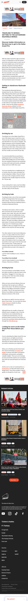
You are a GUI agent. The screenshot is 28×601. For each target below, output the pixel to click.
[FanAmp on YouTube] (3, 513)
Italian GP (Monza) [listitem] (13, 414)
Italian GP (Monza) (18, 28)
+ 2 (13, 443)
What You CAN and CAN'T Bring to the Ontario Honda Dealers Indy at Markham (13, 467)
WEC (16, 551)
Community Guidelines (7, 586)
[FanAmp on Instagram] (9, 513)
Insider (3, 533)
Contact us (5, 578)
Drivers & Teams (6, 572)
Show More (13, 480)
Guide (10, 28)
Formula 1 (5, 28)
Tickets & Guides (8, 522)
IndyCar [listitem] (4, 443)
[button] (2, 2)
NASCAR (4, 557)
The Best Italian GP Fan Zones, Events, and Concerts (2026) (13, 410)
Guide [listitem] (9, 443)
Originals (5, 530)
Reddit (4, 352)
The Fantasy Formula (7, 538)
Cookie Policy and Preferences (9, 588)
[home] (6, 2)
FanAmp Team (5, 417)
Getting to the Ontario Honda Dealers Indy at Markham (13, 439)
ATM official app (13, 321)
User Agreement (5, 584)
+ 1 (3, 30)
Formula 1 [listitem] (4, 414)
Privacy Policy (14, 584)
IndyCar (4, 554)
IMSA (3, 560)
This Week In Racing (7, 535)
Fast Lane (4, 541)
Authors (4, 575)
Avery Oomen (4, 446)
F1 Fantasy (6, 526)
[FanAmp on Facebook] (22, 513)
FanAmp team (6, 570)
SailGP (17, 554)
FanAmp (18, 350)
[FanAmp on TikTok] (16, 513)
